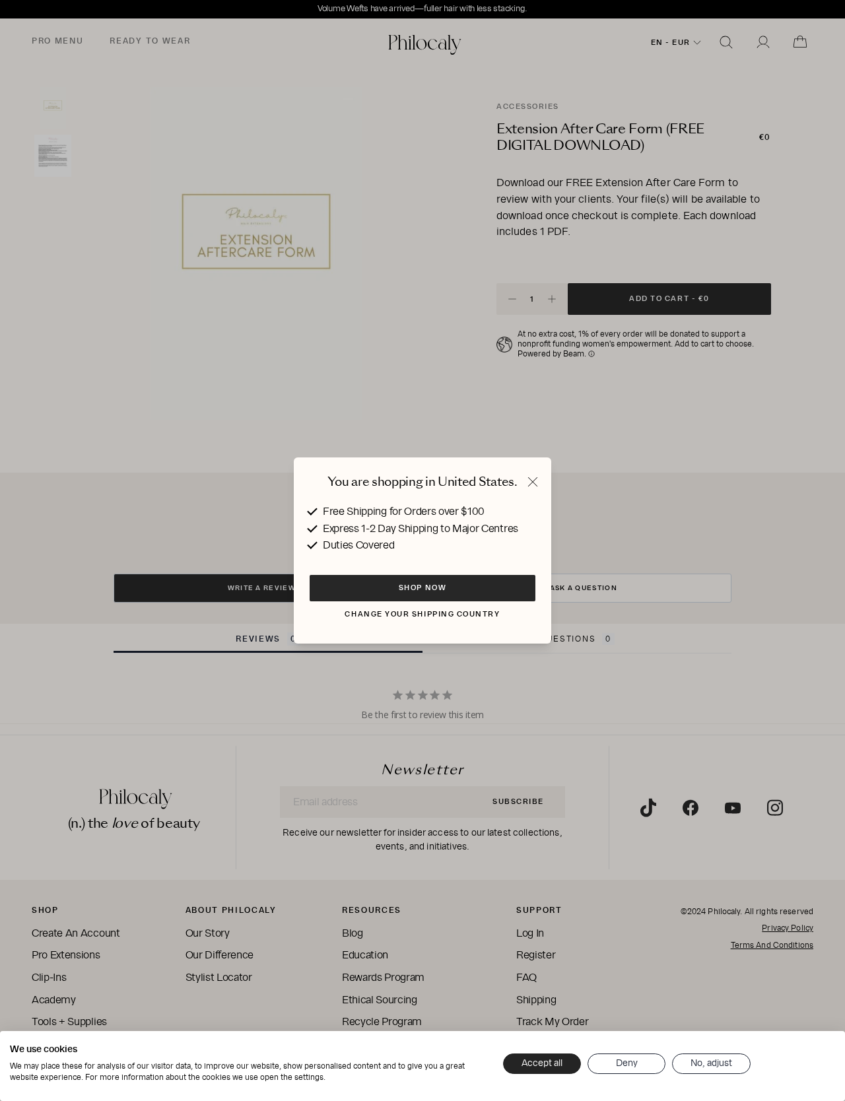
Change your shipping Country (422, 613)
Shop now (422, 587)
